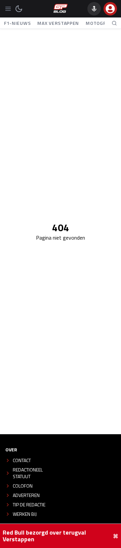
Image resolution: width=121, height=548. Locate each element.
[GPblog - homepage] (60, 8)
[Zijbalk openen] (8, 9)
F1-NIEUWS (17, 23)
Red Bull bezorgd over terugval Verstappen (44, 536)
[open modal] (110, 8)
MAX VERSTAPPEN (58, 23)
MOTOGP (96, 23)
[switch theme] (19, 9)
